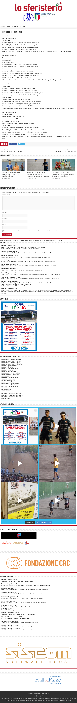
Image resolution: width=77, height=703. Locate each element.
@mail (47, 693)
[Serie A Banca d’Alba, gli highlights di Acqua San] (57, 500)
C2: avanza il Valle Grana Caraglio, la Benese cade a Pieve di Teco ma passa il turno (63, 174)
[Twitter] (38, 696)
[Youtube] (40, 696)
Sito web (4, 225)
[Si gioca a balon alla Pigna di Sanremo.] (19, 500)
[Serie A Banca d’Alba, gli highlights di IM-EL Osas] (57, 463)
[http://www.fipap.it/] (38, 17)
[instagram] (42, 696)
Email (4, 218)
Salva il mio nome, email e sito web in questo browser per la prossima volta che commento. (31, 231)
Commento (6, 195)
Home (4, 26)
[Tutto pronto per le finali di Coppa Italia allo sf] (19, 426)
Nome (4, 212)
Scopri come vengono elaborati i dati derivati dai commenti (46, 240)
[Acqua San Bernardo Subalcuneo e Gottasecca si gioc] (57, 426)
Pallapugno (10, 26)
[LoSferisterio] (38, 6)
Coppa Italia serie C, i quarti (13, 150)
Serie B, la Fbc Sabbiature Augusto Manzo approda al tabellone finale (11, 174)
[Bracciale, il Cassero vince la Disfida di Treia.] (19, 463)
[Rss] (34, 696)
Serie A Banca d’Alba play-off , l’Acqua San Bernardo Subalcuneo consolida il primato (38, 174)
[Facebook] (36, 696)
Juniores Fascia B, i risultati (64, 150)
